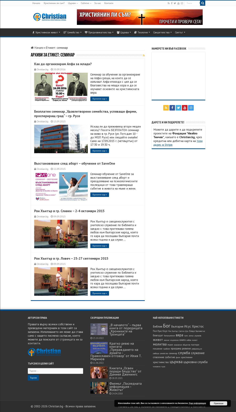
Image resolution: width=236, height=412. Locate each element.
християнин (186, 357)
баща (192, 331)
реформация (197, 349)
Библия (157, 326)
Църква (124, 32)
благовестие (200, 331)
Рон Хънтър (173, 331)
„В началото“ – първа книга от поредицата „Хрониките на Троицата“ (125, 329)
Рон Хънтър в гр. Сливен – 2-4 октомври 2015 (69, 211)
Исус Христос (194, 326)
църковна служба (195, 362)
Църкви (72, 3)
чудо (163, 366)
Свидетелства (161, 32)
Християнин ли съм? (54, 3)
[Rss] (168, 3)
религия (186, 348)
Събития (85, 3)
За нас (97, 3)
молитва (160, 344)
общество (186, 345)
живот (158, 339)
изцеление (174, 340)
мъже (170, 344)
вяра (179, 335)
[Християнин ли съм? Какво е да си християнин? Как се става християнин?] (140, 17)
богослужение (169, 335)
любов (188, 340)
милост (194, 340)
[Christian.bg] (49, 16)
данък (191, 335)
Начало (36, 3)
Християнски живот (46, 32)
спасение (158, 357)
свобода (156, 353)
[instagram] (182, 3)
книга (183, 340)
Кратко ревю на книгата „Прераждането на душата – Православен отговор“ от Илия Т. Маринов (115, 351)
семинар (173, 353)
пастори (195, 344)
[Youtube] (178, 3)
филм (178, 357)
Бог (166, 325)
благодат (158, 335)
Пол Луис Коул (160, 331)
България (177, 326)
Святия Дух (183, 331)
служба (184, 352)
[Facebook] (172, 3)
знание (166, 340)
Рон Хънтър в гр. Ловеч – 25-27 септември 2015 (71, 258)
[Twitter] (174, 3)
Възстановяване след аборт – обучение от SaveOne (74, 163)
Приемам (218, 403)
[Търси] (202, 3)
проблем (166, 349)
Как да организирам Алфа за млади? (63, 64)
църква (176, 361)
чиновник (157, 366)
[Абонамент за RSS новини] (144, 55)
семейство (164, 353)
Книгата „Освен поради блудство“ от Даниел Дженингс (125, 371)
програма (176, 348)
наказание (178, 345)
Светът (179, 32)
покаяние (157, 348)
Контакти (108, 3)
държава (197, 335)
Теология (143, 32)
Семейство (73, 32)
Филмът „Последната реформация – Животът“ (125, 386)
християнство (161, 362)
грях (186, 335)
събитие (170, 357)
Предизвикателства (99, 32)
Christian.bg (42, 69)
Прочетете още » (99, 99)
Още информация (197, 403)
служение (198, 353)
